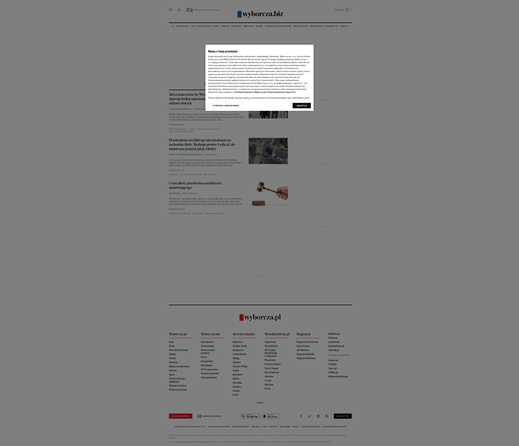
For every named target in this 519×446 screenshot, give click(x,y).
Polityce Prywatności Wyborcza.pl (250, 92)
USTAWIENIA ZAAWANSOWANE (226, 105)
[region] (259, 78)
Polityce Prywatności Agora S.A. (281, 92)
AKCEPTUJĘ (302, 106)
